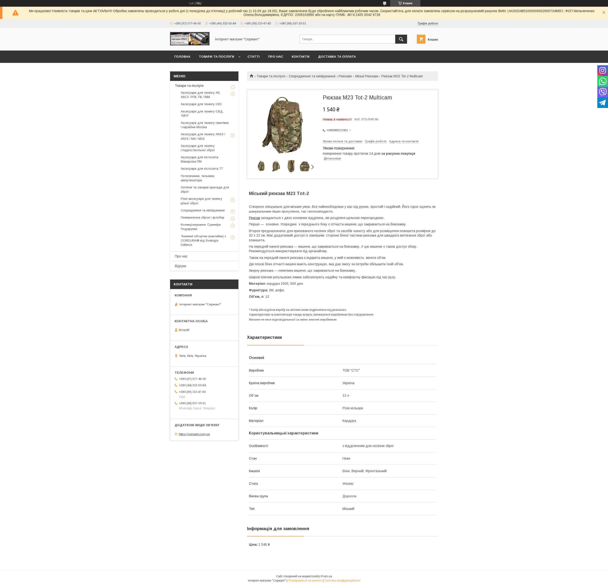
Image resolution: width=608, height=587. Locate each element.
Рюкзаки (345, 76)
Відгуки (180, 266)
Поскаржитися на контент (305, 580)
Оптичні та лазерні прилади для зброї (205, 189)
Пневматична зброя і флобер (202, 217)
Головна (182, 56)
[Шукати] (401, 39)
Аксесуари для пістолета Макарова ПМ (199, 159)
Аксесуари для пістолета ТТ (202, 168)
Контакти (300, 56)
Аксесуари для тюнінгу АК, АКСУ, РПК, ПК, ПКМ (200, 95)
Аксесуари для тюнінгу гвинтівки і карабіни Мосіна (205, 125)
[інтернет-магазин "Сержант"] (189, 44)
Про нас (275, 56)
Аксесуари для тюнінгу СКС (201, 104)
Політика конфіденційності (342, 580)
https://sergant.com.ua (194, 434)
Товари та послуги (216, 56)
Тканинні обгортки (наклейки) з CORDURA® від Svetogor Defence (203, 240)
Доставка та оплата (337, 56)
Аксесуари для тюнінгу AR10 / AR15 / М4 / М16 (203, 136)
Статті (253, 56)
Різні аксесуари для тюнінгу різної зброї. (201, 201)
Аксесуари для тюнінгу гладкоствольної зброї (198, 148)
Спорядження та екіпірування (312, 76)
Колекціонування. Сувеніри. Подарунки (201, 227)
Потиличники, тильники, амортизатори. (198, 178)
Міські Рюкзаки (366, 76)
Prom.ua (326, 576)
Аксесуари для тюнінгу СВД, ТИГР (202, 113)
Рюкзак (254, 218)
